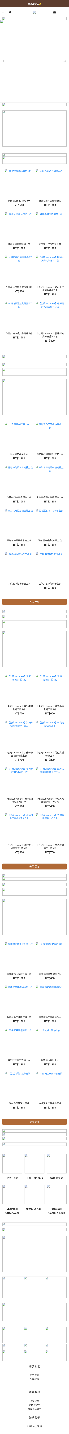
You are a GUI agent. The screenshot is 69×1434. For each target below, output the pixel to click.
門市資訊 (34, 1375)
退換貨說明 (34, 1404)
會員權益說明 (34, 1408)
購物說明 (34, 1400)
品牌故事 (34, 1379)
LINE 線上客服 (34, 1426)
